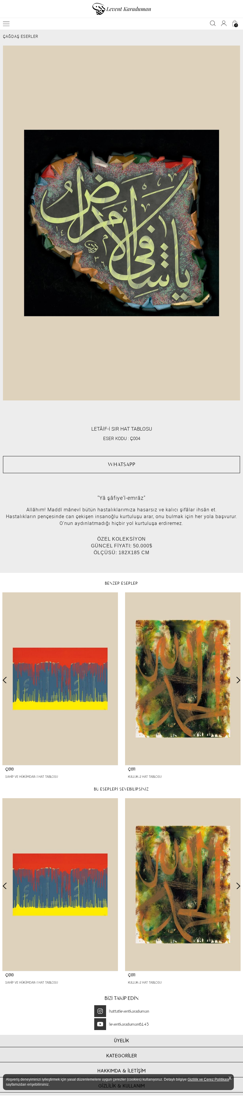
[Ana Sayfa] (121, 9)
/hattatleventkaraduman (128, 1011)
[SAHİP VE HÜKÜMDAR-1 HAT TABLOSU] (60, 678)
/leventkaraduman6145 (128, 1024)
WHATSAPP (121, 464)
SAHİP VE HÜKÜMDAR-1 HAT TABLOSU (31, 777)
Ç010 (9, 769)
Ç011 (131, 769)
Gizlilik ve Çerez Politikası (208, 1079)
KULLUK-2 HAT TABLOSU (145, 777)
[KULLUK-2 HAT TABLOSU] (183, 678)
